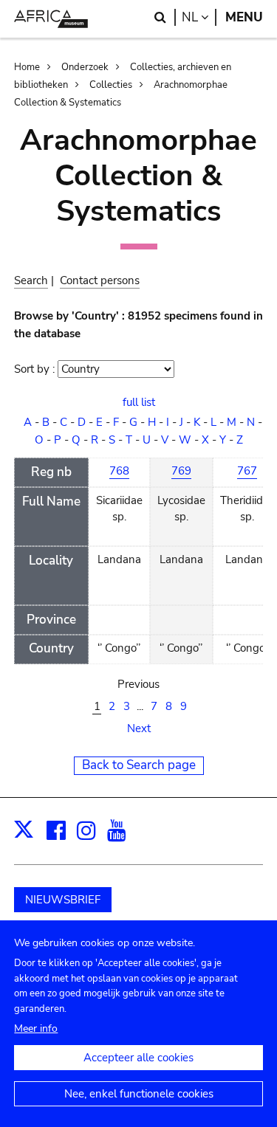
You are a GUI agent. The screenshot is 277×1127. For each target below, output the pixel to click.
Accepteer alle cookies (138, 1057)
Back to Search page (139, 764)
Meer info (36, 1028)
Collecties (110, 85)
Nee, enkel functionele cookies (138, 1093)
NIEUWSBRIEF (62, 899)
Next (139, 728)
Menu (244, 17)
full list (139, 402)
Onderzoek (85, 67)
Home (27, 67)
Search (31, 280)
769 (181, 470)
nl (199, 17)
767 (247, 470)
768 (119, 470)
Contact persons (100, 280)
